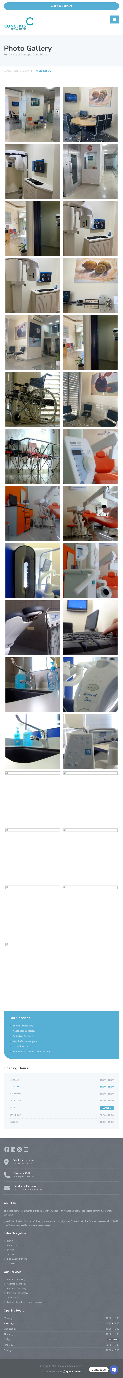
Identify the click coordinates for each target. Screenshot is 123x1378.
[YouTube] (26, 1150)
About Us (12, 1245)
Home (10, 1240)
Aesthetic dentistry (24, 1030)
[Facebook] (7, 1150)
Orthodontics (20, 1046)
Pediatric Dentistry (24, 1035)
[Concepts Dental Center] (19, 23)
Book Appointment (61, 5)
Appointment (73, 1371)
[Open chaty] (114, 1369)
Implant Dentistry (23, 1025)
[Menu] (114, 19)
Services (11, 1249)
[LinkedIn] (13, 1150)
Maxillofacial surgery (25, 1041)
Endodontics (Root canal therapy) (32, 1051)
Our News (12, 1254)
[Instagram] (19, 1150)
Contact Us (13, 1263)
